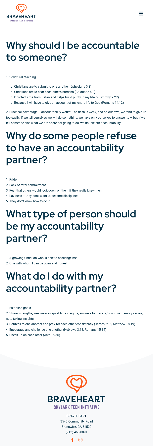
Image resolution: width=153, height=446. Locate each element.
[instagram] (80, 440)
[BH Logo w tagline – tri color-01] (21, 5)
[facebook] (73, 440)
